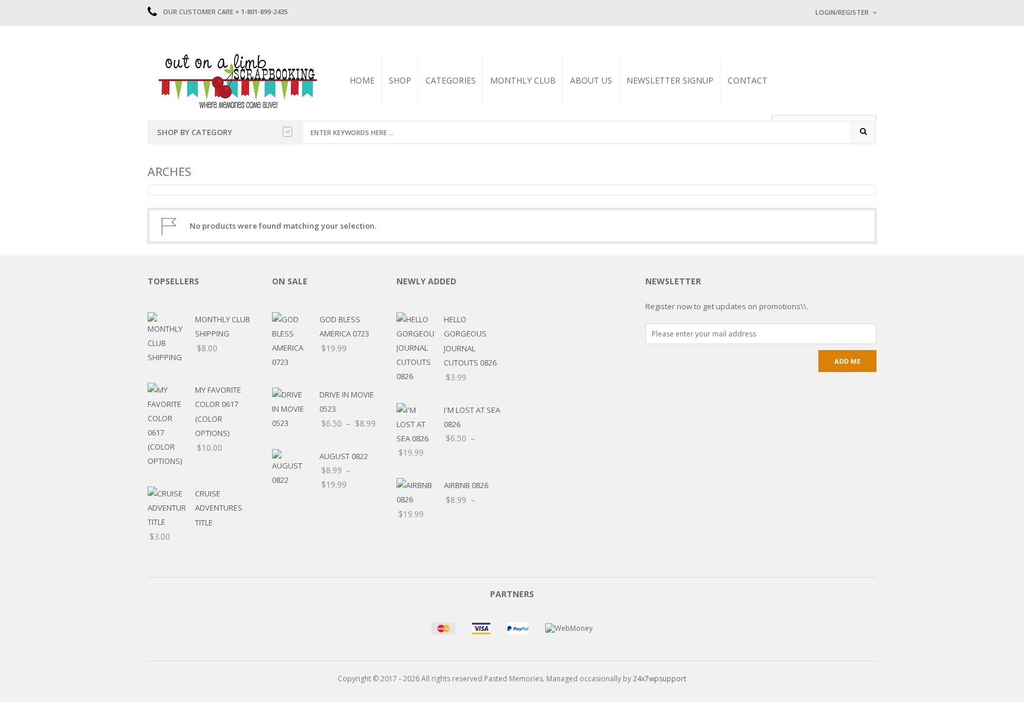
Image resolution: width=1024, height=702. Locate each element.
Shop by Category (194, 132)
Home (362, 80)
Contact (747, 80)
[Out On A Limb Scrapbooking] (236, 80)
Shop (400, 80)
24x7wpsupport (659, 679)
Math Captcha (837, 160)
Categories (450, 80)
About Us (591, 80)
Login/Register (842, 12)
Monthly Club (523, 80)
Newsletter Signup (669, 80)
